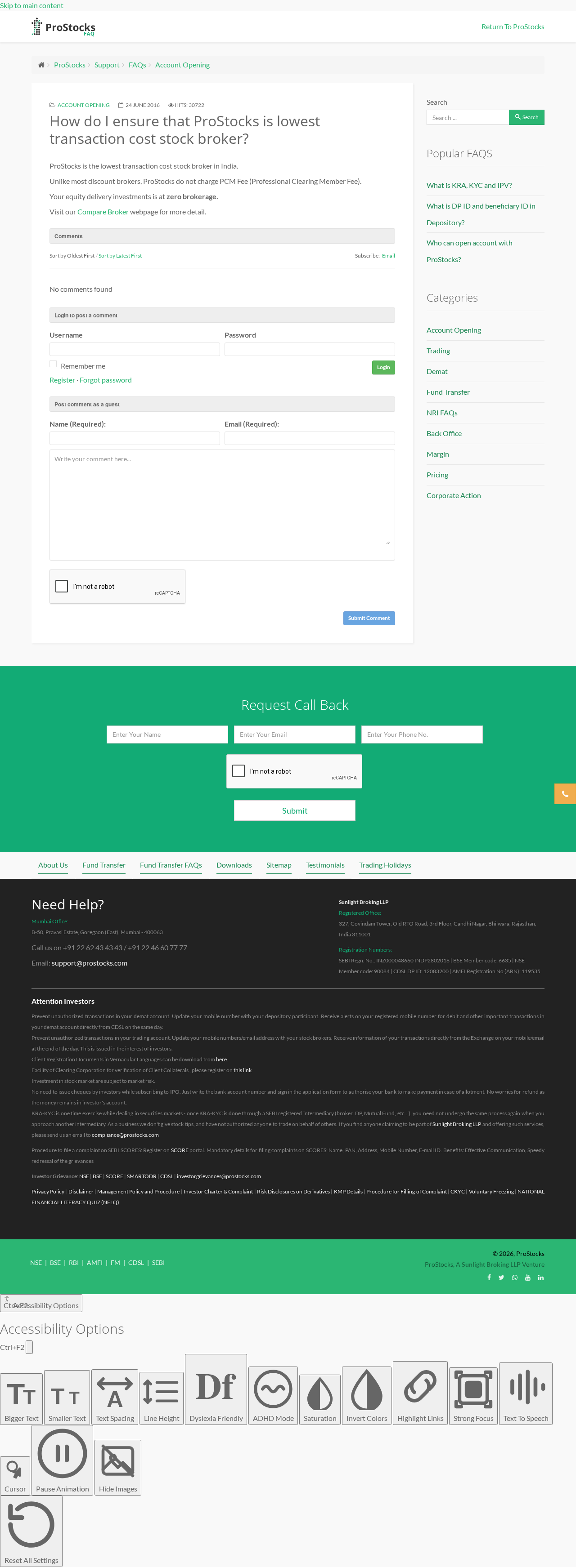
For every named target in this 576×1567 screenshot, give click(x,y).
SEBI (158, 1262)
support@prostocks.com (89, 962)
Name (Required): (78, 423)
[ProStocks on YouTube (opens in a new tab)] (528, 1277)
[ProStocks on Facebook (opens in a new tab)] (489, 1277)
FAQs (137, 64)
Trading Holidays (385, 864)
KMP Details (348, 1191)
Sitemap (279, 864)
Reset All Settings (31, 1560)
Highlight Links (420, 1418)
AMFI (95, 1262)
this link (243, 1070)
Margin (438, 454)
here (221, 1059)
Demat (437, 371)
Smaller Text (67, 1402)
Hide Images (118, 1488)
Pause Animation (62, 1488)
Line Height (162, 1418)
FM (115, 1262)
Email (388, 255)
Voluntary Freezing (491, 1191)
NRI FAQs (442, 412)
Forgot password (106, 379)
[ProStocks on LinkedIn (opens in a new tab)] (541, 1277)
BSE (97, 1176)
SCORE (180, 1150)
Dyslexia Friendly (216, 1390)
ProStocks (70, 64)
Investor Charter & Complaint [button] (218, 1191)
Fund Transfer (448, 391)
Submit (295, 810)
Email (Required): (252, 423)
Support (107, 64)
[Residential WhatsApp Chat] (515, 1277)
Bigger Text (21, 1399)
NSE (84, 1176)
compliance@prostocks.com (125, 1134)
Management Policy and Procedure (138, 1191)
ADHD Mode (273, 1418)
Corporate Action (454, 495)
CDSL (166, 1176)
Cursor (15, 1488)
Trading (438, 350)
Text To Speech (526, 1418)
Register (62, 379)
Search (437, 102)
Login (383, 367)
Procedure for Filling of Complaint (406, 1191)
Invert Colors (366, 1418)
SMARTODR (142, 1176)
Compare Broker (103, 211)
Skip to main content (31, 5)
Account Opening (182, 64)
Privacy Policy (48, 1191)
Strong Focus (474, 1418)
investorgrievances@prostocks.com (219, 1176)
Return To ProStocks (513, 26)
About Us (53, 864)
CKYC (457, 1191)
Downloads (234, 864)
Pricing (437, 474)
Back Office (444, 433)
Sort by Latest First (120, 255)
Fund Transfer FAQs (171, 864)
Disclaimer (81, 1191)
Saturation (320, 1418)
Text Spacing (115, 1404)
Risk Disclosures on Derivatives (293, 1191)
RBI (74, 1262)
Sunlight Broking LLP (364, 902)
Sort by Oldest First (72, 255)
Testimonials (325, 864)
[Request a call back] (565, 794)
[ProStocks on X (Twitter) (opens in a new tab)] (501, 1277)
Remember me (83, 365)
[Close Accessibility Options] (29, 1347)
